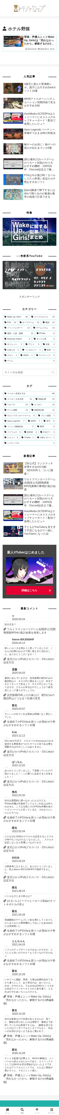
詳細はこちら (29, 590)
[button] (53, 372)
